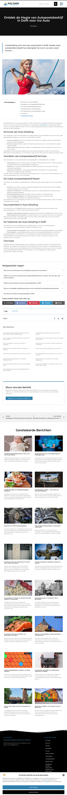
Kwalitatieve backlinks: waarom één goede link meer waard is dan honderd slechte (49, 768)
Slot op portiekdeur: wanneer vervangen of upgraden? (14, 344)
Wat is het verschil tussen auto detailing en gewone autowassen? (33, 270)
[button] (63, 775)
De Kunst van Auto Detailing (29, 102)
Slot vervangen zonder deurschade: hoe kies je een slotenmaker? (16, 338)
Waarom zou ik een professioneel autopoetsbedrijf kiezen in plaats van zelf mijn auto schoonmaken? (33, 277)
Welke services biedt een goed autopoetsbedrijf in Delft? (33, 283)
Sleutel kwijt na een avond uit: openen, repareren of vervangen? (49, 344)
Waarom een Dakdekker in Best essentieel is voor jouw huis (48, 634)
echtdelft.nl (43, 125)
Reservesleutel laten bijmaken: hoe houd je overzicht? (17, 353)
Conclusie (24, 113)
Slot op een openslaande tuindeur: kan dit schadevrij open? (16, 364)
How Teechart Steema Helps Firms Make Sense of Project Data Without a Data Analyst (16, 333)
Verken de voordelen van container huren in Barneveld (48, 707)
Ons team (48, 740)
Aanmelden (48, 748)
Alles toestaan (33, 787)
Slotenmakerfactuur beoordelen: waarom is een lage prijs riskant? (49, 338)
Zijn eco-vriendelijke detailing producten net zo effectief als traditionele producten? (33, 288)
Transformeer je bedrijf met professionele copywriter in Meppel (47, 670)
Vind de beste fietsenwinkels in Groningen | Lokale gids (48, 526)
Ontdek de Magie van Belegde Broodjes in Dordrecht (16, 490)
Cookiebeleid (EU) (50, 759)
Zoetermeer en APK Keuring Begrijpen (15, 526)
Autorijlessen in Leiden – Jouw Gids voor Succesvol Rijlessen (47, 490)
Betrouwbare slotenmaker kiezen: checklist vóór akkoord (15, 349)
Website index (49, 761)
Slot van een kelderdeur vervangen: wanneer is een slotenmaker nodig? (49, 364)
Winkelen (33, 26)
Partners (47, 745)
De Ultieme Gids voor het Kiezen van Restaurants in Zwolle (15, 634)
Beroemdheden (49, 753)
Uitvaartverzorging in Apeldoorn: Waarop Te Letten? (48, 562)
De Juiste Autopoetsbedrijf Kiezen (31, 106)
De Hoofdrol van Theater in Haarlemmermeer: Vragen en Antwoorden (17, 598)
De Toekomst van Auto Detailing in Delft (33, 111)
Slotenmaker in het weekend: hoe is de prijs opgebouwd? (47, 359)
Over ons (47, 743)
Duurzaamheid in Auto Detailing (30, 109)
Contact (47, 751)
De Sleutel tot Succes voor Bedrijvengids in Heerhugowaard (47, 454)
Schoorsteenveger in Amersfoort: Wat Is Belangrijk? (46, 598)
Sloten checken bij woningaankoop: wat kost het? (49, 348)
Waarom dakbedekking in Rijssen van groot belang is (17, 670)
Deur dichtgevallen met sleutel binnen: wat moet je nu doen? (49, 354)
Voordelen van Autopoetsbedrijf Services (33, 104)
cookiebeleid (46, 781)
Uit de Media (48, 756)
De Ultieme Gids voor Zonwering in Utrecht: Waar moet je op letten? (17, 562)
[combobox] (46, 4)
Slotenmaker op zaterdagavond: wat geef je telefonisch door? (14, 359)
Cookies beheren (33, 792)
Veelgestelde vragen (27, 115)
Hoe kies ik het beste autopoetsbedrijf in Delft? (33, 294)
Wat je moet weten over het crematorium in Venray (17, 707)
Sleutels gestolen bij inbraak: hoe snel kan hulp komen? (48, 333)
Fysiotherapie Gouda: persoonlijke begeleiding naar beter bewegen (16, 369)
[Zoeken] (55, 4)
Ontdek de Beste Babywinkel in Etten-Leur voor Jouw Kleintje (17, 454)
